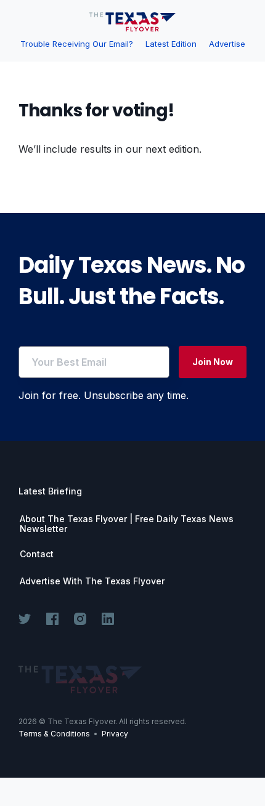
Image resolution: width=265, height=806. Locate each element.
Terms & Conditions (54, 733)
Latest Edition (171, 44)
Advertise (227, 44)
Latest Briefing (50, 491)
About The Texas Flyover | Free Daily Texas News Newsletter (127, 524)
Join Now (212, 362)
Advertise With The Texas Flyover (92, 581)
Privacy (115, 733)
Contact (37, 554)
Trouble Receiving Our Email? (76, 44)
